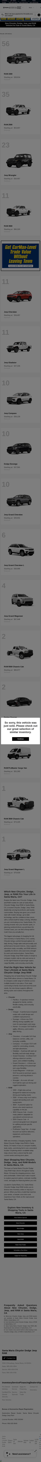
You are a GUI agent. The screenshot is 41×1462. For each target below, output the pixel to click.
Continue (20, 739)
